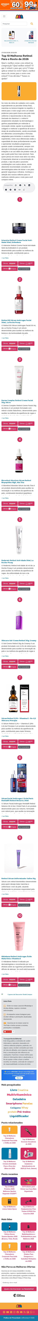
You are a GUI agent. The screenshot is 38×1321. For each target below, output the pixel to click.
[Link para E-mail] (21, 1312)
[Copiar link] (24, 190)
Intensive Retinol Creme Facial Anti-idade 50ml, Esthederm (16, 241)
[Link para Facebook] (18, 1312)
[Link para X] (11, 1312)
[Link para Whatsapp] (31, 1312)
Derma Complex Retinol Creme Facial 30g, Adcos (17, 401)
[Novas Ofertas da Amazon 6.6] (19, 5)
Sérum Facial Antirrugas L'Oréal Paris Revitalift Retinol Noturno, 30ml (17, 799)
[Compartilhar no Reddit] (15, 190)
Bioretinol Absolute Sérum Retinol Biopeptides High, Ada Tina (16, 481)
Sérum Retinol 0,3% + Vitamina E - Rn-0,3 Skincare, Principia (18, 719)
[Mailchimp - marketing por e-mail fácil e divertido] (19, 1297)
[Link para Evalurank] (34, 1312)
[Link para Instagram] (14, 1312)
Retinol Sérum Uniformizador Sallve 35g (18, 878)
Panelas (27, 1103)
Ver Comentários (24, 269)
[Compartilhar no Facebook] (20, 185)
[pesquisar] (32, 23)
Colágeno (15, 1107)
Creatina (23, 1090)
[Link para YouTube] (7, 1312)
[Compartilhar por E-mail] (19, 190)
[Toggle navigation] (4, 16)
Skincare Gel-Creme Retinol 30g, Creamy (18, 640)
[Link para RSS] (25, 1312)
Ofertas (5, 263)
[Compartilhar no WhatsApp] (16, 185)
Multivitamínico (19, 1094)
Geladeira (19, 1099)
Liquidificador (19, 1116)
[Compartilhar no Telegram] (6, 190)
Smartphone (14, 1103)
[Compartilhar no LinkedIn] (29, 185)
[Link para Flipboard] (28, 1312)
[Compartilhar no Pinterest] (10, 190)
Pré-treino (24, 1112)
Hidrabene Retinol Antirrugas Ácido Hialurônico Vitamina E (16, 957)
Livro (13, 1090)
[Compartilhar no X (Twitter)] (25, 185)
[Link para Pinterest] (4, 1312)
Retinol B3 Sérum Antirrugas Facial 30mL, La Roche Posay (16, 321)
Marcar (19, 1078)
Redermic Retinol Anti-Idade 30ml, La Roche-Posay (17, 561)
